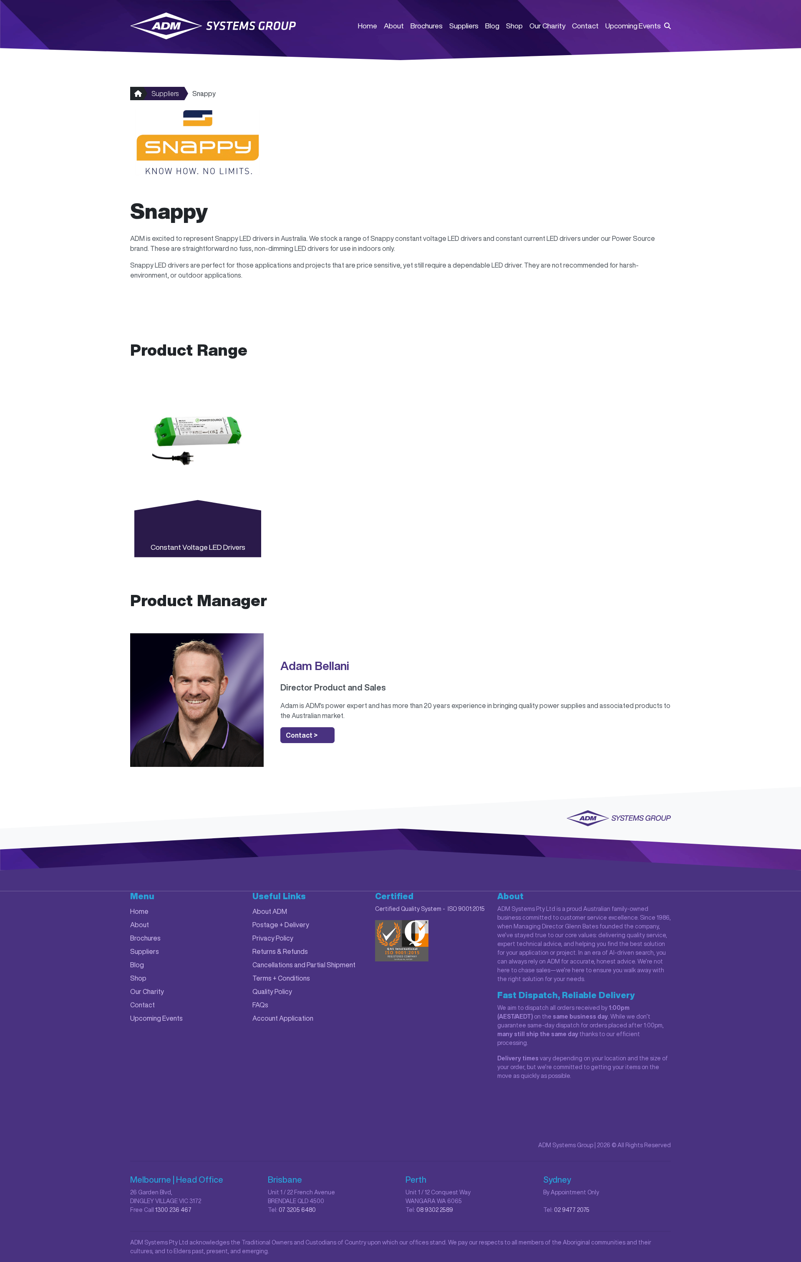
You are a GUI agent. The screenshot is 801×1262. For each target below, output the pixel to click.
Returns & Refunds (280, 951)
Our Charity (547, 25)
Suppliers (464, 25)
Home (367, 25)
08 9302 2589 (434, 1210)
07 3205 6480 (297, 1210)
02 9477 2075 (571, 1210)
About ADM (269, 911)
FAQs (260, 1005)
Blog (492, 25)
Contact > (301, 735)
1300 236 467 (173, 1210)
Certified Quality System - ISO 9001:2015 (430, 909)
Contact (585, 25)
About (394, 25)
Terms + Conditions (281, 978)
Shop (514, 25)
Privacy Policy (272, 938)
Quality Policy (272, 991)
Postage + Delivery (280, 924)
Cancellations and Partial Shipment (303, 964)
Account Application (282, 1018)
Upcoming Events (633, 25)
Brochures (427, 25)
